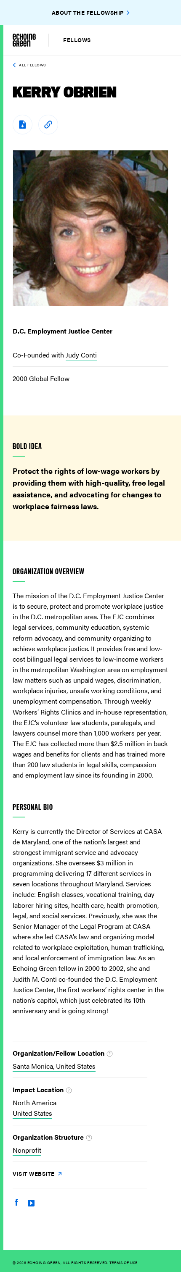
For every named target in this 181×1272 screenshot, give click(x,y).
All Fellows (32, 65)
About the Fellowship (88, 12)
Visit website (34, 1173)
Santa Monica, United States (54, 1066)
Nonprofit (27, 1150)
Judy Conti (81, 355)
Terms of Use (123, 1262)
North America (34, 1102)
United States (32, 1113)
